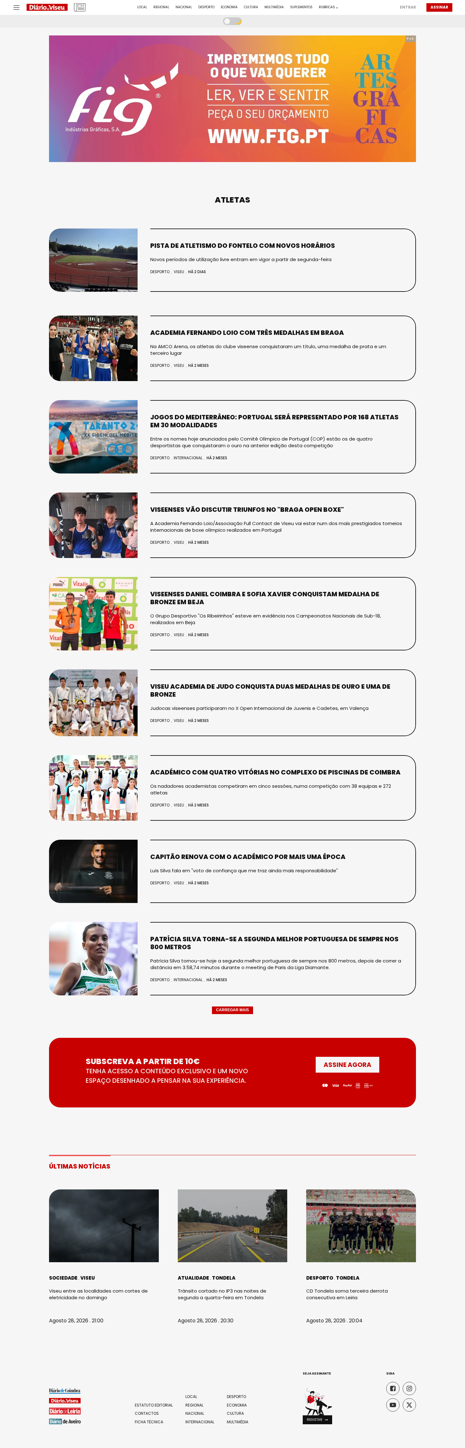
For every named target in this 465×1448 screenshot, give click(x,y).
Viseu (179, 271)
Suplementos (301, 7)
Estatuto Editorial (154, 1405)
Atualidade (193, 1278)
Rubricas (327, 7)
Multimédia (274, 7)
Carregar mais (232, 1010)
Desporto (206, 7)
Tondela (223, 1278)
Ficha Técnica (149, 1422)
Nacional (184, 7)
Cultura (251, 7)
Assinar (439, 7)
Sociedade (63, 1278)
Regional (161, 7)
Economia (229, 7)
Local (142, 7)
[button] (317, 1419)
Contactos (147, 1413)
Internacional (188, 458)
